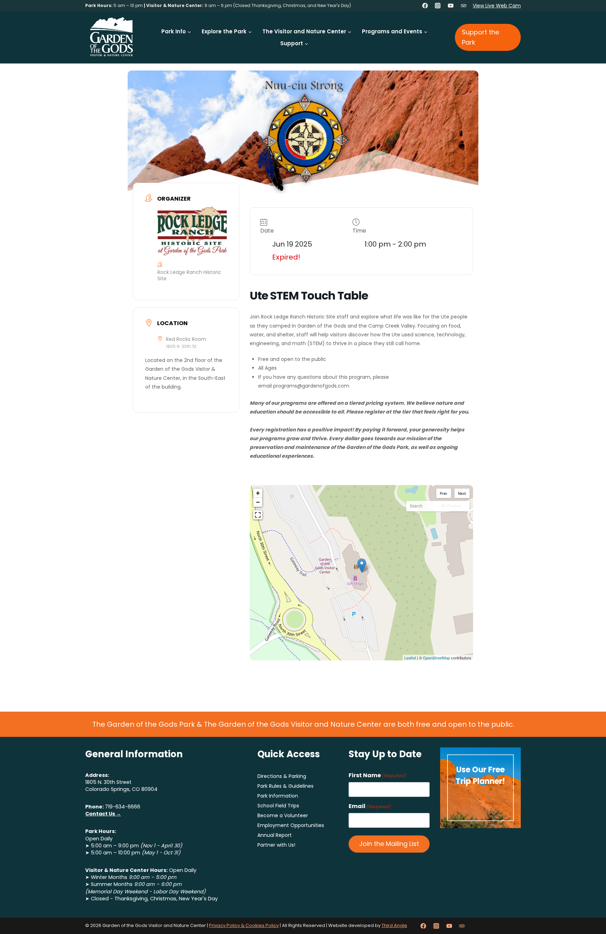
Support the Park (480, 37)
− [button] (258, 502)
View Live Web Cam (497, 5)
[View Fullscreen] (257, 514)
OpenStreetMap (436, 657)
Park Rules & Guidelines (285, 785)
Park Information (277, 795)
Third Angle (394, 925)
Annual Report (274, 835)
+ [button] (258, 493)
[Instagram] (437, 5)
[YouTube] (450, 5)
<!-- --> (360, 572)
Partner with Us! (276, 844)
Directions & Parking (281, 776)
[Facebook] (425, 5)
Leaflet (410, 657)
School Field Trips (278, 805)
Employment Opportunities (290, 825)
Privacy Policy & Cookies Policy (244, 925)
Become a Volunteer (282, 815)
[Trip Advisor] (463, 5)
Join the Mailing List (389, 843)
